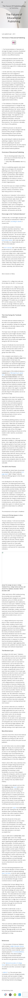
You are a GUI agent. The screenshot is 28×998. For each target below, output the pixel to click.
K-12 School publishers (18, 952)
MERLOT (5, 972)
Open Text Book (6, 873)
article (15, 787)
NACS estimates (8, 247)
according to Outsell (16, 221)
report (14, 807)
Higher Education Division (17, 946)
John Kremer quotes (7, 240)
